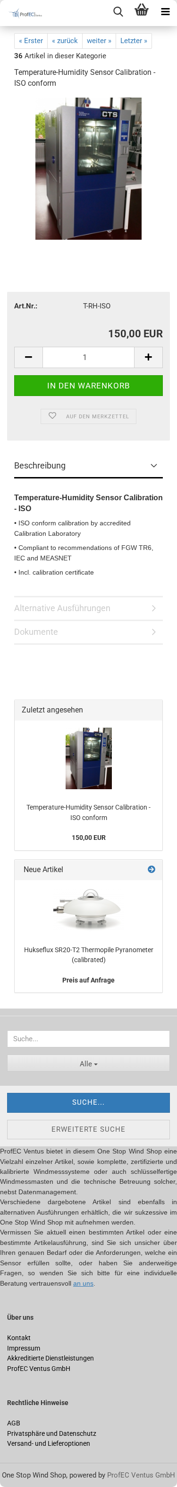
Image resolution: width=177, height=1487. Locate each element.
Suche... (88, 1102)
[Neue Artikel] (151, 870)
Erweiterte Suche (88, 1129)
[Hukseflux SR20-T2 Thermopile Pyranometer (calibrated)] (88, 909)
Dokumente (36, 632)
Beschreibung (40, 465)
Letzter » (133, 40)
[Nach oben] (26, 1472)
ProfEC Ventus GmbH (141, 1475)
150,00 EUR (89, 837)
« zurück (65, 40)
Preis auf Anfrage (88, 980)
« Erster (31, 40)
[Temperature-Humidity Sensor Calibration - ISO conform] (88, 168)
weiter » (99, 40)
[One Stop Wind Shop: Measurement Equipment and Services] (23, 13)
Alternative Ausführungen (62, 608)
